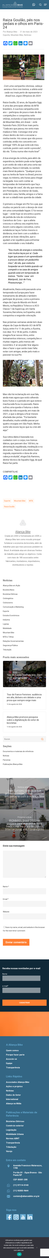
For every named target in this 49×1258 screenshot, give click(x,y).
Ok (19, 1254)
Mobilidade (7, 628)
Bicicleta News (8, 590)
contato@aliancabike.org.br (26, 1196)
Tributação (7, 650)
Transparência (13, 1067)
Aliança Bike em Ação (11, 586)
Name (6, 887)
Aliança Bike (12, 32)
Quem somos (12, 1050)
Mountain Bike (17, 35)
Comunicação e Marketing (13, 607)
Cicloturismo (8, 603)
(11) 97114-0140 (20, 1185)
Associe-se (11, 1059)
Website (6, 912)
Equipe (9, 1063)
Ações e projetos (14, 1086)
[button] (45, 4)
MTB (31, 501)
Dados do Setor (13, 1095)
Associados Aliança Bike (17, 1082)
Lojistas (6, 624)
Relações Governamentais (13, 641)
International (12, 1099)
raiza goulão (9, 507)
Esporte (6, 35)
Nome (4, 974)
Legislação (11, 1130)
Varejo (9, 1151)
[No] (36, 1247)
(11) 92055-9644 (20, 1190)
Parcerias (6, 760)
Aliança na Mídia (13, 1103)
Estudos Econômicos (11, 615)
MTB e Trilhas (8, 637)
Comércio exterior (15, 1125)
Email (6, 899)
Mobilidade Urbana (15, 1134)
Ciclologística (8, 598)
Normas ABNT (12, 1138)
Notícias (27, 35)
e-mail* (5, 986)
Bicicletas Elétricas (10, 594)
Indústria (6, 620)
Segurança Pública (10, 645)
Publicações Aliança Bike (12, 764)
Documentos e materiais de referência (18, 751)
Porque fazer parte (15, 1055)
